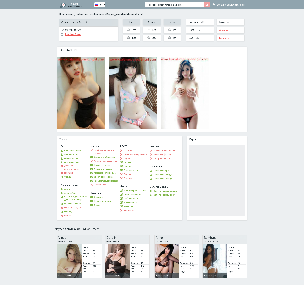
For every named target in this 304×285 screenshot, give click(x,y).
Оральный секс (71, 158)
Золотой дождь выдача (165, 191)
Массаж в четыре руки (105, 173)
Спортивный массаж (104, 177)
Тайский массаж (102, 165)
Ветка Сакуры (101, 185)
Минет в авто (130, 202)
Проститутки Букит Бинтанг (73, 14)
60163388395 (73, 29)
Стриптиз (98, 197)
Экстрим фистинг (162, 158)
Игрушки (68, 173)
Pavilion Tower (97, 14)
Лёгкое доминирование (135, 154)
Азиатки (223, 30)
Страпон (128, 166)
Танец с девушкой (102, 201)
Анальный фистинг (163, 154)
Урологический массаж (105, 161)
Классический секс (73, 150)
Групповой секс (71, 162)
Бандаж (127, 174)
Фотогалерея (69, 50)
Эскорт (67, 189)
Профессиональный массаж (104, 151)
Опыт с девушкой (132, 194)
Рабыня (127, 162)
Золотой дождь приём (165, 195)
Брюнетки (224, 38)
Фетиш (67, 177)
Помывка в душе (72, 208)
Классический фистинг (165, 150)
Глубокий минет (131, 198)
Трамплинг (129, 178)
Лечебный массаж (103, 169)
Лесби (97, 205)
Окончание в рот (162, 170)
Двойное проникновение (71, 167)
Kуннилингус (130, 206)
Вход (231, 4)
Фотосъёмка (70, 193)
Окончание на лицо (163, 178)
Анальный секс (71, 154)
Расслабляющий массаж (106, 181)
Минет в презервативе (135, 190)
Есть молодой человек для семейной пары (75, 198)
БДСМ (127, 158)
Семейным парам (72, 204)
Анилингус (129, 210)
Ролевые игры (131, 170)
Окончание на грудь (163, 174)
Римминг (68, 215)
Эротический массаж (104, 157)
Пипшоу (68, 211)
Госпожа (128, 150)
